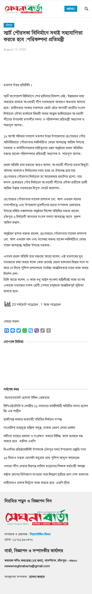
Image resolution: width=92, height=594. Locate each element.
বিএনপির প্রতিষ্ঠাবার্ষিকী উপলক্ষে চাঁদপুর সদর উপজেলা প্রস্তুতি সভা (45, 449)
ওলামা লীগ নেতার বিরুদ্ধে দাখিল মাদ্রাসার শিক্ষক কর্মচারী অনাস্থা (44, 466)
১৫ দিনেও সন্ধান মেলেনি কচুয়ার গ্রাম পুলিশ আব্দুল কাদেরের (41, 458)
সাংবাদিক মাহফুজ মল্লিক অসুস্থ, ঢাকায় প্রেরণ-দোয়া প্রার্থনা (39, 428)
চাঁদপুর (9, 25)
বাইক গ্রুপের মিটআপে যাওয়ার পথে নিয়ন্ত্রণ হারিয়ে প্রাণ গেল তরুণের (46, 474)
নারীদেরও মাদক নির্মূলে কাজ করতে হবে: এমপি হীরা (37, 483)
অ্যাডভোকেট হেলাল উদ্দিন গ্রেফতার (26, 398)
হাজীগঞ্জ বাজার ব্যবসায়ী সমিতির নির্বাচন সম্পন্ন (33, 419)
